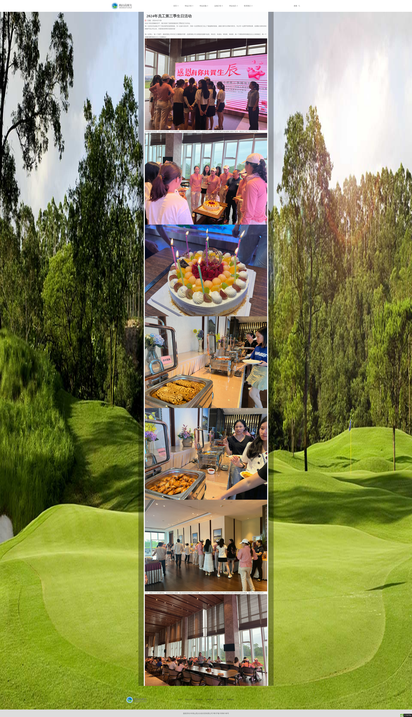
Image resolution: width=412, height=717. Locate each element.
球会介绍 (188, 6)
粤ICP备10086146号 (221, 713)
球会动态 (232, 6)
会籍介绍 (217, 6)
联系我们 (247, 6)
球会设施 (203, 6)
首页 (175, 6)
